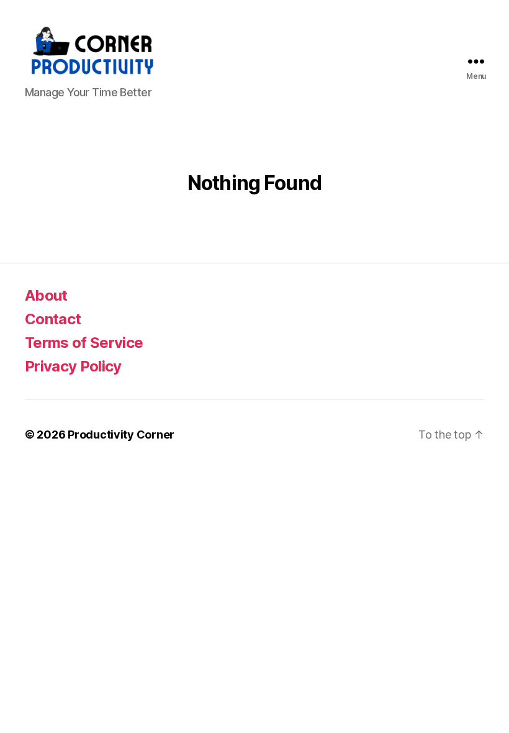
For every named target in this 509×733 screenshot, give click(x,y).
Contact (53, 319)
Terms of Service (84, 343)
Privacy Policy (73, 366)
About (46, 295)
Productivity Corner (121, 434)
